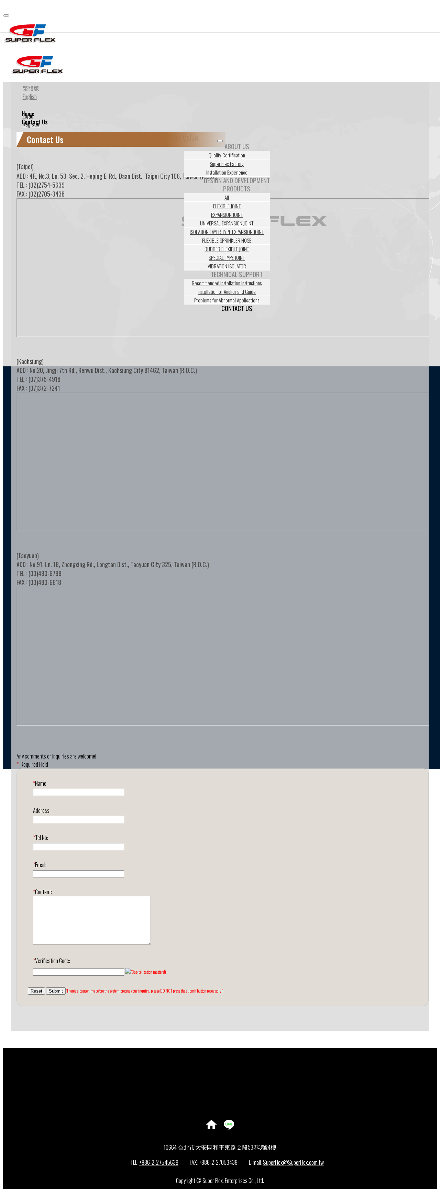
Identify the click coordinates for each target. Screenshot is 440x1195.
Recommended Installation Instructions (227, 283)
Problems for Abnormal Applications (226, 300)
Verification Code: (51, 960)
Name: (40, 783)
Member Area (227, 1052)
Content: (42, 892)
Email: (39, 865)
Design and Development (237, 180)
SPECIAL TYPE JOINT (227, 257)
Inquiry (226, 1060)
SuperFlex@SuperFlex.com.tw (293, 1162)
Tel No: (40, 837)
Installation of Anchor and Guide (227, 291)
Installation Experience (227, 172)
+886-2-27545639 (158, 1162)
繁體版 (31, 88)
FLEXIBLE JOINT (227, 206)
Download (227, 1077)
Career (227, 1093)
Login (28, 116)
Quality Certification (227, 155)
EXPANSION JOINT (227, 214)
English (30, 96)
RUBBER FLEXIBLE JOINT (227, 249)
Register (31, 124)
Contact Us (236, 308)
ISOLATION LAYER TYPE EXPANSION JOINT (227, 231)
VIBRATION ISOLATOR (227, 266)
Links (227, 1085)
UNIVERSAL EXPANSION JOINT (226, 223)
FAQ (227, 1101)
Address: (42, 810)
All (226, 197)
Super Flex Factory (227, 163)
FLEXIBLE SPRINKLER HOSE (226, 240)
